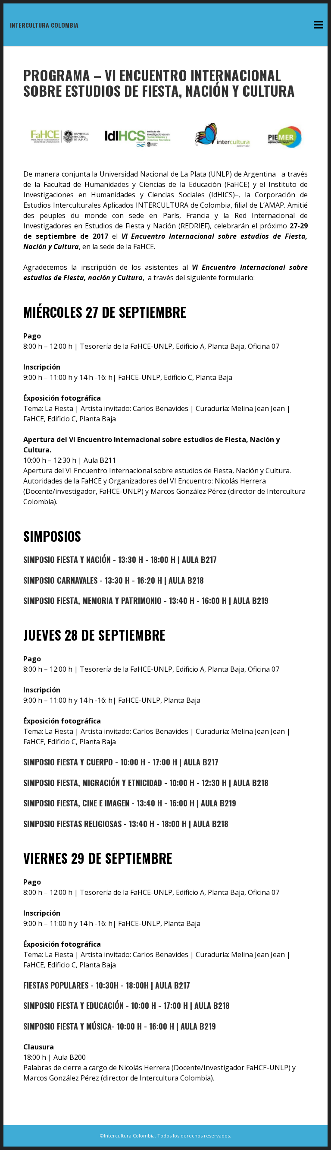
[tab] (165, 560)
